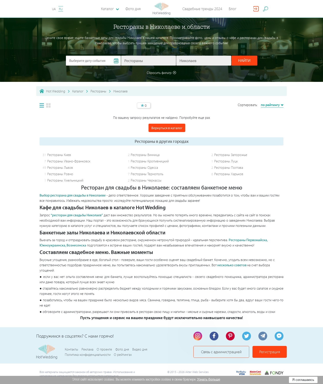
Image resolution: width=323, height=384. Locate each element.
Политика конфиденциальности (88, 354)
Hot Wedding (55, 91)
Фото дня (133, 8)
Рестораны (98, 91)
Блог (232, 8)
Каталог (77, 91)
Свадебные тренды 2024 (202, 8)
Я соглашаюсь (303, 380)
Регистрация (269, 351)
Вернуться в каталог (166, 128)
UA (54, 9)
